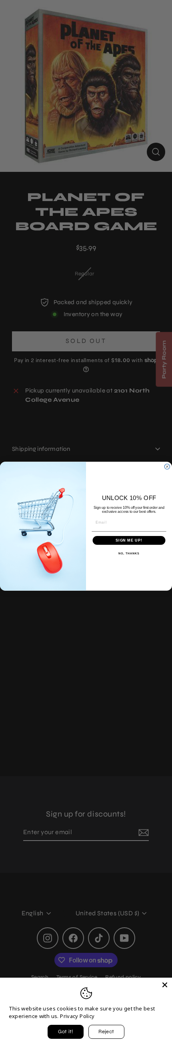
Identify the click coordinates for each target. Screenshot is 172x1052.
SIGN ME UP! (129, 540)
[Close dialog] (167, 466)
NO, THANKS (128, 553)
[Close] (165, 985)
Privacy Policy (77, 1016)
